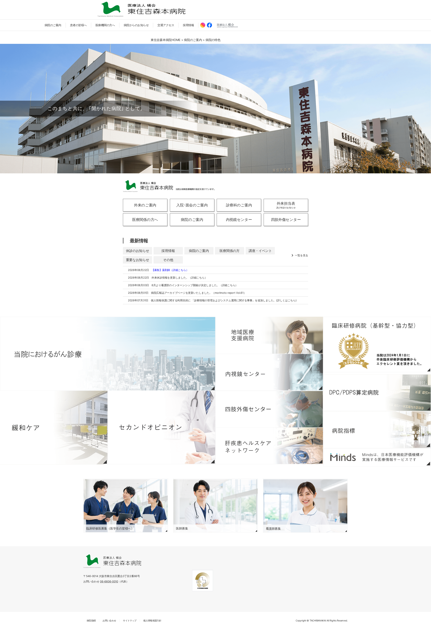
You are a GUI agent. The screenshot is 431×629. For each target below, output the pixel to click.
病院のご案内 (53, 25)
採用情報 (188, 25)
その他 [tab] (168, 260)
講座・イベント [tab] (260, 251)
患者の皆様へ (78, 25)
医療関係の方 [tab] (229, 251)
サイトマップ (129, 620)
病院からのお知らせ (136, 25)
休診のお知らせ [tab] (137, 251)
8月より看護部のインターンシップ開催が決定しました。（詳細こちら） (195, 285)
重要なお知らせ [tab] (137, 260)
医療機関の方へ (105, 25)
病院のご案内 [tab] (199, 251)
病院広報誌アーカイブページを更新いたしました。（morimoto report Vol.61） (198, 292)
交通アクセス (165, 25)
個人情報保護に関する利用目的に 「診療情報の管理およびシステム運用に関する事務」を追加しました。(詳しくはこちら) (224, 300)
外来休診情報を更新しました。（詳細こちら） (179, 277)
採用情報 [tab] (168, 251)
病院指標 (91, 620)
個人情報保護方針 (152, 620)
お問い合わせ (109, 620)
